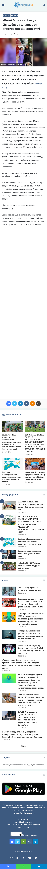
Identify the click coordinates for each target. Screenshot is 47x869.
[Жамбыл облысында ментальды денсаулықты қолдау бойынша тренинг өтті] (9, 505)
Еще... (23, 746)
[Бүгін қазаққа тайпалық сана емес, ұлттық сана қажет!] (9, 554)
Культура (14, 15)
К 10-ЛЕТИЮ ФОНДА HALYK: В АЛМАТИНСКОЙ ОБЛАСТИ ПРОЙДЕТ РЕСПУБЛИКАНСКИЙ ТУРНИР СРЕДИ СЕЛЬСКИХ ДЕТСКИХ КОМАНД (35, 443)
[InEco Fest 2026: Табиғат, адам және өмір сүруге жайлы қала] (9, 566)
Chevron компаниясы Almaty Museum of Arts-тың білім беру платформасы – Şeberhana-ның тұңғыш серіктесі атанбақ (31, 699)
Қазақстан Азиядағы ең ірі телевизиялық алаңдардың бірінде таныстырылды (35, 476)
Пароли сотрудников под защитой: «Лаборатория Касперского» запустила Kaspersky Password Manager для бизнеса (22, 734)
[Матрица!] (23, 5)
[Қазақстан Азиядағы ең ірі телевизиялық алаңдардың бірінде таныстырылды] (35, 464)
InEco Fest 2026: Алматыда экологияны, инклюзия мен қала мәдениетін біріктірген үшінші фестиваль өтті (11, 442)
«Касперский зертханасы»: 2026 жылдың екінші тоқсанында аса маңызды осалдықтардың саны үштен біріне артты (31, 618)
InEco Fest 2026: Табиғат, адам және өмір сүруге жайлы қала (29, 565)
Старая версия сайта (23, 851)
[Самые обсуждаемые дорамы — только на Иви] (9, 591)
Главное (6, 15)
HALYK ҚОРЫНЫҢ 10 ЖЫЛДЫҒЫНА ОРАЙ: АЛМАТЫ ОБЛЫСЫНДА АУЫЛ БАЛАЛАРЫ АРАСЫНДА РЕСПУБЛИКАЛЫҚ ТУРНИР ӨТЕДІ (31, 524)
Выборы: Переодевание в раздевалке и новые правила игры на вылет (11, 477)
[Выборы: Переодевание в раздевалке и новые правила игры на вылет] (12, 464)
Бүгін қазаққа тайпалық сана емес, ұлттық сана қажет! (29, 553)
